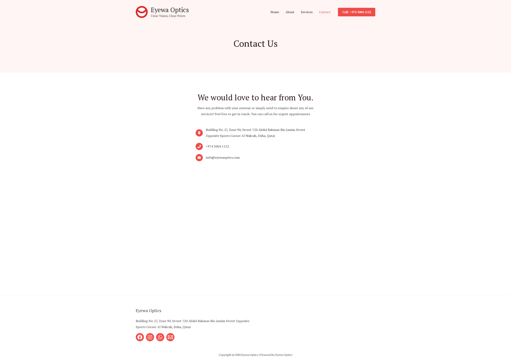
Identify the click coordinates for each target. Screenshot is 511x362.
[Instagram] (150, 337)
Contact (325, 12)
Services (307, 12)
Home (274, 12)
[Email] (170, 337)
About (289, 12)
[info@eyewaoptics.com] (218, 157)
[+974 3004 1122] (212, 146)
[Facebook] (140, 337)
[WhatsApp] (160, 337)
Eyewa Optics (170, 10)
